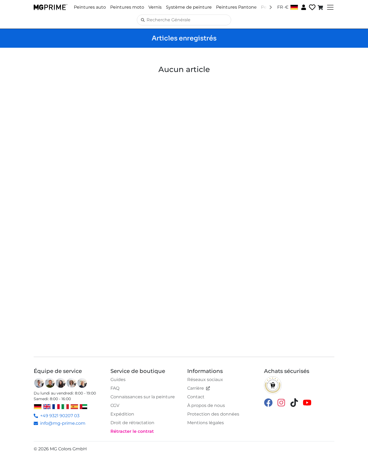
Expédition (122, 414)
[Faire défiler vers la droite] (271, 7)
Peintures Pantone (236, 7)
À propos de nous (206, 405)
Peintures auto (90, 7)
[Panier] (321, 7)
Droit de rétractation (132, 422)
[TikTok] (294, 402)
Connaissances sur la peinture (142, 396)
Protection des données (213, 414)
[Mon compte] (303, 7)
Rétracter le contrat (132, 431)
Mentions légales (205, 422)
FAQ (114, 388)
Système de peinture (189, 7)
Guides (118, 379)
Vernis (155, 7)
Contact (195, 396)
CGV (114, 405)
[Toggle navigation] (329, 7)
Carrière (195, 388)
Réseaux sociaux (205, 379)
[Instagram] (281, 402)
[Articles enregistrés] (312, 7)
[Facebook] (268, 402)
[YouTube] (307, 402)
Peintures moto (127, 7)
